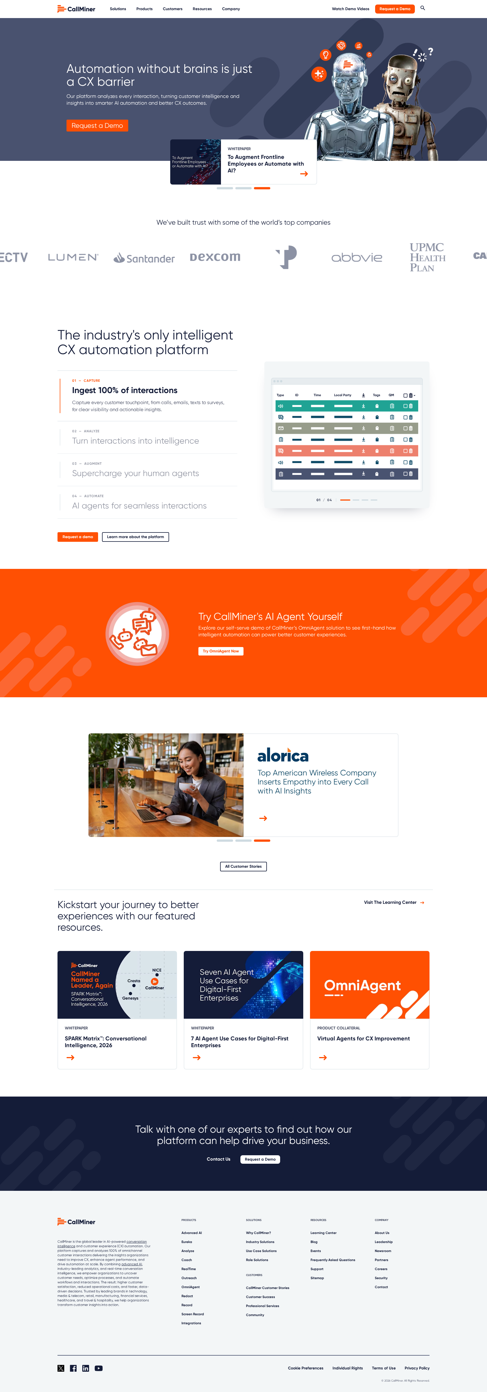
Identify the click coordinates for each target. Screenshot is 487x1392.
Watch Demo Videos (350, 8)
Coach (186, 1260)
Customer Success (260, 1297)
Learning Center (324, 1233)
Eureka (186, 1242)
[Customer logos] (243, 254)
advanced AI (131, 1264)
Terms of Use (384, 1368)
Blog (314, 1242)
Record (186, 1305)
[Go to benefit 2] (356, 500)
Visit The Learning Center (391, 902)
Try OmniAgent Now (221, 651)
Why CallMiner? (258, 1233)
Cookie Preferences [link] (306, 1368)
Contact (381, 1287)
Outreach (189, 1278)
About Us (382, 1233)
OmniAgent (190, 1287)
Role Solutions (257, 1260)
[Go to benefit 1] (345, 500)
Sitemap (317, 1278)
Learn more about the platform (135, 536)
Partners (381, 1260)
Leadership (384, 1242)
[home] (76, 8)
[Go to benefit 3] (365, 500)
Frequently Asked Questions (333, 1260)
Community (255, 1315)
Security (381, 1278)
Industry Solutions (260, 1242)
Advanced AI (191, 1233)
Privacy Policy (417, 1368)
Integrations (191, 1323)
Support (317, 1269)
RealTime (188, 1269)
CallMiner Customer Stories (267, 1288)
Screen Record (192, 1314)
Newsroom (383, 1251)
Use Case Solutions (261, 1251)
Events (316, 1251)
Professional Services (262, 1306)
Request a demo (78, 536)
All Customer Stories (243, 866)
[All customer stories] (263, 818)
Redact (187, 1296)
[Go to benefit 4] (374, 500)
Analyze (187, 1251)
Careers (381, 1269)
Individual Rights (348, 1368)
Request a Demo (395, 8)
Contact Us (218, 1159)
